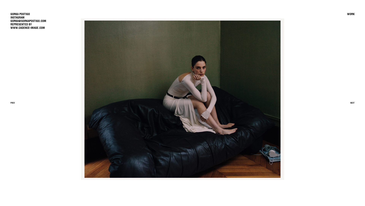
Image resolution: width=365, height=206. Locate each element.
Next (352, 103)
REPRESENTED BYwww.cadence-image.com (27, 26)
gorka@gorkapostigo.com (28, 21)
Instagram (17, 17)
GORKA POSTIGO (20, 14)
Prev (12, 103)
